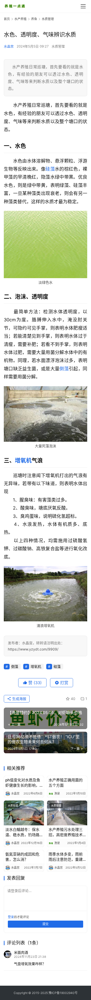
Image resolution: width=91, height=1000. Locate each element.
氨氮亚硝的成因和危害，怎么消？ (22, 857)
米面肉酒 (21, 952)
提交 (45, 924)
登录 (11, 917)
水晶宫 (9, 46)
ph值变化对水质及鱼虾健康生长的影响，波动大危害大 (22, 783)
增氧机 (23, 460)
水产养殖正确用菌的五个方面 (66, 783)
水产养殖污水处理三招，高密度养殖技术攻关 (66, 832)
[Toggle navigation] (83, 6)
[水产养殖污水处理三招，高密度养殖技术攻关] (67, 813)
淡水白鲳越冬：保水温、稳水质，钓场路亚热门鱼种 (22, 832)
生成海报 (18, 698)
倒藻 (64, 368)
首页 (7, 19)
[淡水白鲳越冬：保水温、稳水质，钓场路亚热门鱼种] (24, 813)
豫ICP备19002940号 (63, 993)
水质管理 (58, 46)
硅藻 (50, 169)
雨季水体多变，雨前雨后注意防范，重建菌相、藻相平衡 (66, 857)
